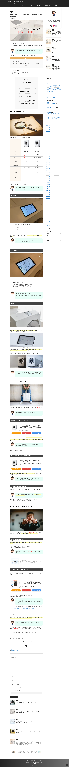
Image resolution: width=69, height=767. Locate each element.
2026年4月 (48, 131)
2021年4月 (48, 213)
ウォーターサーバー (47, 5)
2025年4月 (48, 148)
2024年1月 (48, 166)
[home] (56, 26)
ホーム (28, 760)
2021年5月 (48, 211)
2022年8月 (48, 186)
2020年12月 (48, 219)
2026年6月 (48, 129)
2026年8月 (48, 125)
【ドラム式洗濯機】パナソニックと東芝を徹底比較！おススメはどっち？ (23, 608)
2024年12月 (48, 156)
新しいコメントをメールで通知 (16, 687)
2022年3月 (48, 194)
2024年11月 (48, 158)
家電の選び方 (13, 650)
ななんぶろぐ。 (11, 3)
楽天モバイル (39, 5)
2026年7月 (48, 127)
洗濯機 (17, 650)
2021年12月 (48, 198)
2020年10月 (48, 223)
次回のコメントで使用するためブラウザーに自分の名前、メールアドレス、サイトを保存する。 (27, 684)
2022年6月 (48, 190)
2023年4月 (48, 182)
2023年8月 (48, 174)
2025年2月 (48, 152)
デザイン (21, 87)
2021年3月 (48, 215)
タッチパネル (22, 85)
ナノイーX (21, 84)
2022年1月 (48, 196)
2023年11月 (48, 168)
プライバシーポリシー (34, 760)
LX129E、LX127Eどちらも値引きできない (27, 100)
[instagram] (54, 26)
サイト (12, 680)
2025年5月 (48, 146)
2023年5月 (48, 180)
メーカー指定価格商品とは (24, 101)
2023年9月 (48, 172)
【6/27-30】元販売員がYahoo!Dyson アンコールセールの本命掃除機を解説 (56, 59)
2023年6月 (48, 178)
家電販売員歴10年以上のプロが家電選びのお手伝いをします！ (34, 762)
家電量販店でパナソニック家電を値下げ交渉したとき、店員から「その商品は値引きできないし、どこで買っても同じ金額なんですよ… (31, 562)
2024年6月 (48, 164)
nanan (14, 5)
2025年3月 (48, 150)
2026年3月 (48, 133)
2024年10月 (48, 160)
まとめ (20, 107)
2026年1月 (48, 135)
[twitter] (26, 646)
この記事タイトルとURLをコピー (27, 641)
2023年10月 (48, 170)
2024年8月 (48, 162)
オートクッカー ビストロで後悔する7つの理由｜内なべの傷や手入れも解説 (56, 41)
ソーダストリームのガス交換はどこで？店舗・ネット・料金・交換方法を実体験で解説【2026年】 (54, 82)
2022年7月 (48, 188)
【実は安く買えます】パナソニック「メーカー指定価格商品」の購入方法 (30, 559)
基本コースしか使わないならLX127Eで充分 (27, 94)
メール (12, 676)
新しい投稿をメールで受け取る (16, 690)
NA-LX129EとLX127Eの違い (25, 82)
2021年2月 (48, 217)
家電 (22, 5)
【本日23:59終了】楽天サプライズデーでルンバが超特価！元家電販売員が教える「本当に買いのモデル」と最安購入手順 (56, 68)
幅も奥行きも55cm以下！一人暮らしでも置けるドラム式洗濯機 (27, 741)
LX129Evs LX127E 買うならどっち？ (26, 91)
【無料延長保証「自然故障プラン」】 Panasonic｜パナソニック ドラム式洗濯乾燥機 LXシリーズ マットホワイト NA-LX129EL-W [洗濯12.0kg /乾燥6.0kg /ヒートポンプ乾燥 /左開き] (30, 427)
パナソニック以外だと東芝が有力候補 (26, 103)
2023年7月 (48, 176)
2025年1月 (48, 154)
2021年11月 (48, 200)
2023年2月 (48, 184)
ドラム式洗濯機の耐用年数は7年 (25, 96)
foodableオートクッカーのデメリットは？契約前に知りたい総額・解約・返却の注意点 (54, 89)
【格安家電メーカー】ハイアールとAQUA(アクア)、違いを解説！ (28, 702)
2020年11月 (48, 221)
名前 (12, 672)
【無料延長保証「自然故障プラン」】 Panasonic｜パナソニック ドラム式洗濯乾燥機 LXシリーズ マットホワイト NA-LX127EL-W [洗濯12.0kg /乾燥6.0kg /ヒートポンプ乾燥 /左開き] (30, 462)
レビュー (30, 5)
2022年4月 (48, 192)
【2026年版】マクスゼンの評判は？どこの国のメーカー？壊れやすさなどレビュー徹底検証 (54, 111)
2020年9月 (48, 225)
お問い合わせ (55, 5)
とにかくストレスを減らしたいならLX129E (27, 92)
